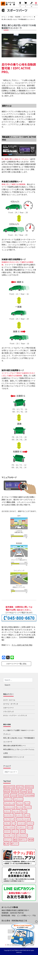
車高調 (31, 840)
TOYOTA (14, 795)
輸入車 (6, 844)
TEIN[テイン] (15, 93)
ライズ (23, 831)
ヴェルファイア (22, 835)
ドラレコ (7, 823)
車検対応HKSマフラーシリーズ (13, 757)
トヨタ (27, 815)
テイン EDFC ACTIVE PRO (22, 645)
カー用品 (10, 17)
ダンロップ (19, 815)
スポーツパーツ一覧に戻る (16, 664)
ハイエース (21, 823)
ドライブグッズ (8, 711)
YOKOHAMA (29, 795)
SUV (29, 791)
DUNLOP (20, 787)
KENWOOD (29, 787)
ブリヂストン (21, 827)
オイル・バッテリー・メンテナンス (15, 715)
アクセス (20, 5)
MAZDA (6, 791)
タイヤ (24, 811)
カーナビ (20, 807)
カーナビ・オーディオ (10, 704)
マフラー (7, 831)
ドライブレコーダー (23, 819)
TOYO (6, 795)
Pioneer (23, 791)
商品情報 (17, 17)
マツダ (30, 827)
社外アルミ (22, 840)
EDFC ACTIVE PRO (28, 93)
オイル (27, 803)
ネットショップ (25, 5)
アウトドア (8, 799)
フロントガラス (9, 827)
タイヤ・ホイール (9, 700)
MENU (36, 4)
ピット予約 (31, 5)
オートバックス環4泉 (8, 3)
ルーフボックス (9, 835)
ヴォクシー (8, 840)
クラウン (7, 811)
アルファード (18, 799)
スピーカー (16, 811)
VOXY (21, 795)
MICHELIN (15, 791)
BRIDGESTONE (9, 787)
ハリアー (30, 823)
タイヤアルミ (8, 815)
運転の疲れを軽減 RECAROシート (14, 745)
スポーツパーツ (27, 17)
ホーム (3, 17)
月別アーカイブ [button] (10, 772)
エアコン (20, 803)
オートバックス (9, 807)
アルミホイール (9, 803)
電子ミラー (14, 844)
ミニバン (15, 831)
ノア (13, 823)
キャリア (28, 807)
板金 (15, 840)
